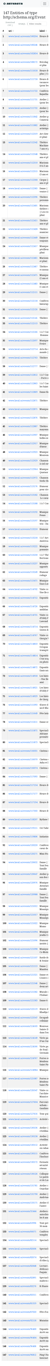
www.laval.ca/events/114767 (23, 635)
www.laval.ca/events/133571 (23, 1202)
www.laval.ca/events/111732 (23, 108)
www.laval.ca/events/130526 (23, 1173)
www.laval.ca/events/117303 (23, 810)
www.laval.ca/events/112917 (23, 443)
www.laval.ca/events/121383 (23, 1000)
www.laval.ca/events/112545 (23, 317)
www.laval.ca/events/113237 (23, 563)
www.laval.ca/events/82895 (22, 1277)
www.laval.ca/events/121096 (23, 940)
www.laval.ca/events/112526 (23, 309)
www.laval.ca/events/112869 (23, 392)
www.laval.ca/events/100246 (23, 44)
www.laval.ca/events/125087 (23, 1078)
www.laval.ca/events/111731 (23, 99)
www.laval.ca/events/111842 (23, 116)
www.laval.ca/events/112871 (23, 400)
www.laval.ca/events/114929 (23, 696)
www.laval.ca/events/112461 (23, 257)
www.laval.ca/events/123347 (23, 1017)
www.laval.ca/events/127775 (23, 1119)
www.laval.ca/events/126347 (23, 1090)
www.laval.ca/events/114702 (23, 589)
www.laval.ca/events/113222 (23, 546)
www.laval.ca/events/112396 (23, 197)
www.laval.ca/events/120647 (23, 874)
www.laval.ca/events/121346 (23, 983)
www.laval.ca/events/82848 (22, 1265)
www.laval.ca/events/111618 (23, 70)
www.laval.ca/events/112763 (23, 357)
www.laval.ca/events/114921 (23, 687)
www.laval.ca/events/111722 (23, 90)
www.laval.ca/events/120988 (23, 894)
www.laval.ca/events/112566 (23, 331)
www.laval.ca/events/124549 (23, 1037)
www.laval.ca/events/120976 (23, 882)
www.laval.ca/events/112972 (23, 477)
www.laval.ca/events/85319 (22, 1303)
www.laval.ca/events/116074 (23, 768)
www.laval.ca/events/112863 (23, 383)
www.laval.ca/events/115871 (23, 730)
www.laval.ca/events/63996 (22, 1223)
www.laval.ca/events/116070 (23, 759)
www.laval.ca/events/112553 (23, 323)
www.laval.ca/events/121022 (23, 923)
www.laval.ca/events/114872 (23, 667)
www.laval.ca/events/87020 (22, 1311)
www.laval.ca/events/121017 (23, 914)
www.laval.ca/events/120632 (23, 862)
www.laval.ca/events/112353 (23, 171)
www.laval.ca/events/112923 (23, 452)
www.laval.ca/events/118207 (23, 819)
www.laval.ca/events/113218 (23, 537)
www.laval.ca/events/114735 (23, 614)
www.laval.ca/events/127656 (23, 1113)
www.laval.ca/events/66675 (22, 1231)
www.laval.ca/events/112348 (23, 154)
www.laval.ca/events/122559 (23, 1009)
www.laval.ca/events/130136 (23, 1127)
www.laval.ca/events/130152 (23, 1144)
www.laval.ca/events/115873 (23, 742)
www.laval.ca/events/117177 (23, 793)
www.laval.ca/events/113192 (23, 512)
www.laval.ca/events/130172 (23, 1162)
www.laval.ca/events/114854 (23, 655)
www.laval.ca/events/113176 (23, 486)
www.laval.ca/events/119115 (23, 828)
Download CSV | (10, 23)
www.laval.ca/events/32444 (22, 1211)
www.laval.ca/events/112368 (23, 179)
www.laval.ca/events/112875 (23, 409)
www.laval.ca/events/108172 (23, 62)
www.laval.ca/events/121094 (23, 931)
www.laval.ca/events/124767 (23, 1058)
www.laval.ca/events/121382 (23, 991)
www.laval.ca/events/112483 (23, 283)
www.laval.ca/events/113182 (23, 494)
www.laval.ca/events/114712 (23, 597)
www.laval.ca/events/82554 (22, 1240)
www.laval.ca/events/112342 (23, 142)
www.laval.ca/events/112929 (23, 460)
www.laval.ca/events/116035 (23, 750)
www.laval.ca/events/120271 (23, 853)
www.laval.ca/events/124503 (23, 1026)
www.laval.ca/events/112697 (23, 340)
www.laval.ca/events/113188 (23, 503)
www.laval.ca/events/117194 (23, 802)
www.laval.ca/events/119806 (23, 836)
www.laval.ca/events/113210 (23, 529)
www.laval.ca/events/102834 (23, 53)
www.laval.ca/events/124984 (23, 1069)
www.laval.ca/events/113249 (23, 572)
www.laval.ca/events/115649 (23, 713)
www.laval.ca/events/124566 (23, 1046)
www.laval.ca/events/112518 (23, 300)
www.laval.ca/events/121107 (23, 957)
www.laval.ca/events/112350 (23, 162)
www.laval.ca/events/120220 (23, 845)
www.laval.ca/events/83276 (22, 1286)
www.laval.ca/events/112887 (23, 426)
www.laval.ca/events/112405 (23, 205)
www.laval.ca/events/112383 (23, 188)
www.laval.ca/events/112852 (23, 374)
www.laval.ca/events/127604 (23, 1102)
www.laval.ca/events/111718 (23, 79)
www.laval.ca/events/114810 (23, 643)
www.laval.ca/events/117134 (23, 785)
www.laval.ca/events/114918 (23, 675)
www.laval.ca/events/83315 (22, 1294)
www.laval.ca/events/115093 (23, 704)
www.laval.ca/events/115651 (23, 721)
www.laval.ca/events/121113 (23, 966)
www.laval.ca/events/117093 (23, 776)
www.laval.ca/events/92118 (22, 1320)
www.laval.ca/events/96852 (22, 1354)
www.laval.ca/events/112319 (23, 133)
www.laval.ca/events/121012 (23, 906)
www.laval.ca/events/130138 (23, 1136)
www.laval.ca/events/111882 (23, 125)
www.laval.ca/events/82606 (22, 1248)
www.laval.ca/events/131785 (23, 1185)
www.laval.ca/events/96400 (22, 1329)
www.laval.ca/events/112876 (23, 417)
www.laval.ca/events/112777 (23, 366)
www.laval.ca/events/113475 (23, 580)
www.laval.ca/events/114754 (23, 626)
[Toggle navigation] (44, 3)
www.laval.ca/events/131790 (23, 1194)
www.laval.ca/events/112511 (23, 292)
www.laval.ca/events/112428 (23, 229)
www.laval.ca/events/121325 (23, 974)
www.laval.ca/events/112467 (23, 266)
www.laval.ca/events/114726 (23, 606)
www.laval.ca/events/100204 (23, 36)
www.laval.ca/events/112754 (23, 349)
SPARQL (21, 24)
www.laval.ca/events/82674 (22, 1257)
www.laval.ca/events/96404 (22, 1337)
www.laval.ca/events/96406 (22, 1346)
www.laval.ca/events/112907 (23, 434)
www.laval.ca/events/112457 (23, 246)
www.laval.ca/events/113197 (23, 520)
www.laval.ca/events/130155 (23, 1153)
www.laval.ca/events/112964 (23, 469)
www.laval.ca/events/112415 (23, 220)
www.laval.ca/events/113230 (23, 554)
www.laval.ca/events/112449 (23, 237)
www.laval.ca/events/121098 (23, 949)
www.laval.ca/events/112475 (23, 275)
